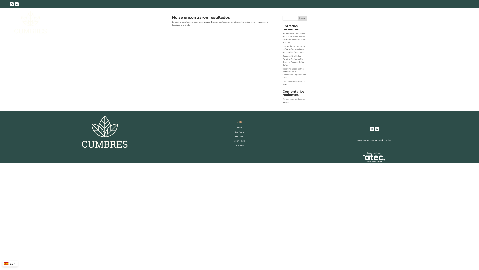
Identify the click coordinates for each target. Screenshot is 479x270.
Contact (283, 22)
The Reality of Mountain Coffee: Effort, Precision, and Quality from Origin (294, 49)
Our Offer (255, 22)
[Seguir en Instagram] (12, 4)
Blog (275, 22)
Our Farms (241, 22)
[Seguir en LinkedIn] (17, 4)
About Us (266, 22)
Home (230, 22)
